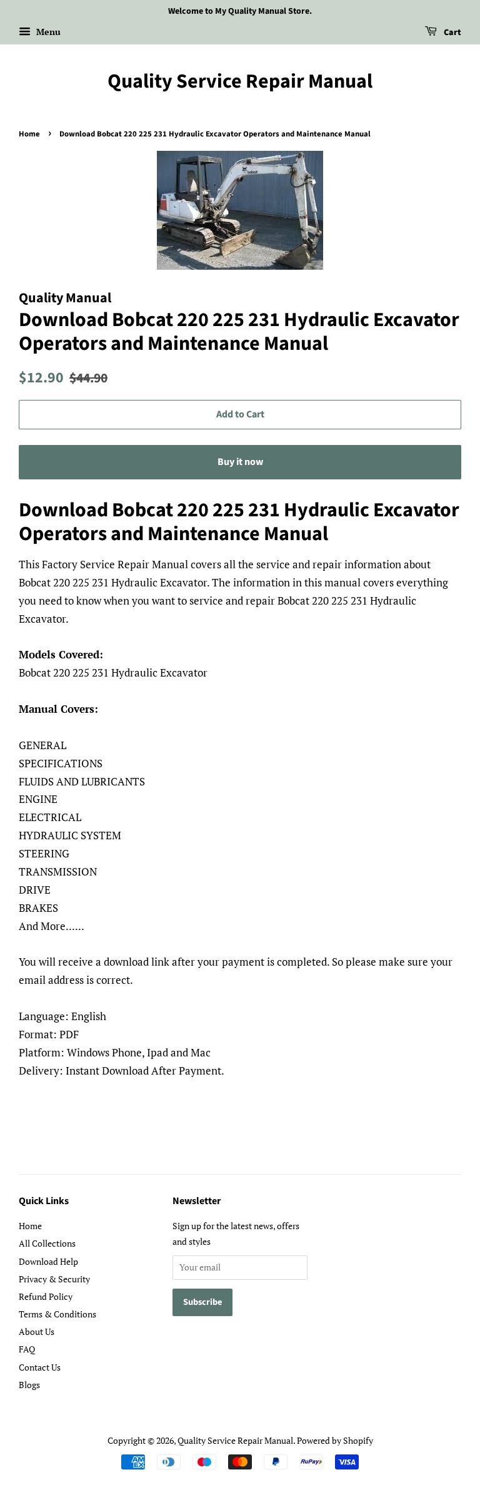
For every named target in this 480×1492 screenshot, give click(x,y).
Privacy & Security (54, 1279)
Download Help (48, 1261)
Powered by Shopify (335, 1440)
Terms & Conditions (57, 1314)
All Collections (47, 1243)
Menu (47, 32)
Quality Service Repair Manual (240, 81)
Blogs (29, 1385)
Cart (451, 32)
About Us (36, 1331)
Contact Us (40, 1367)
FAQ (27, 1349)
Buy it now (240, 462)
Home (29, 134)
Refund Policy (45, 1296)
